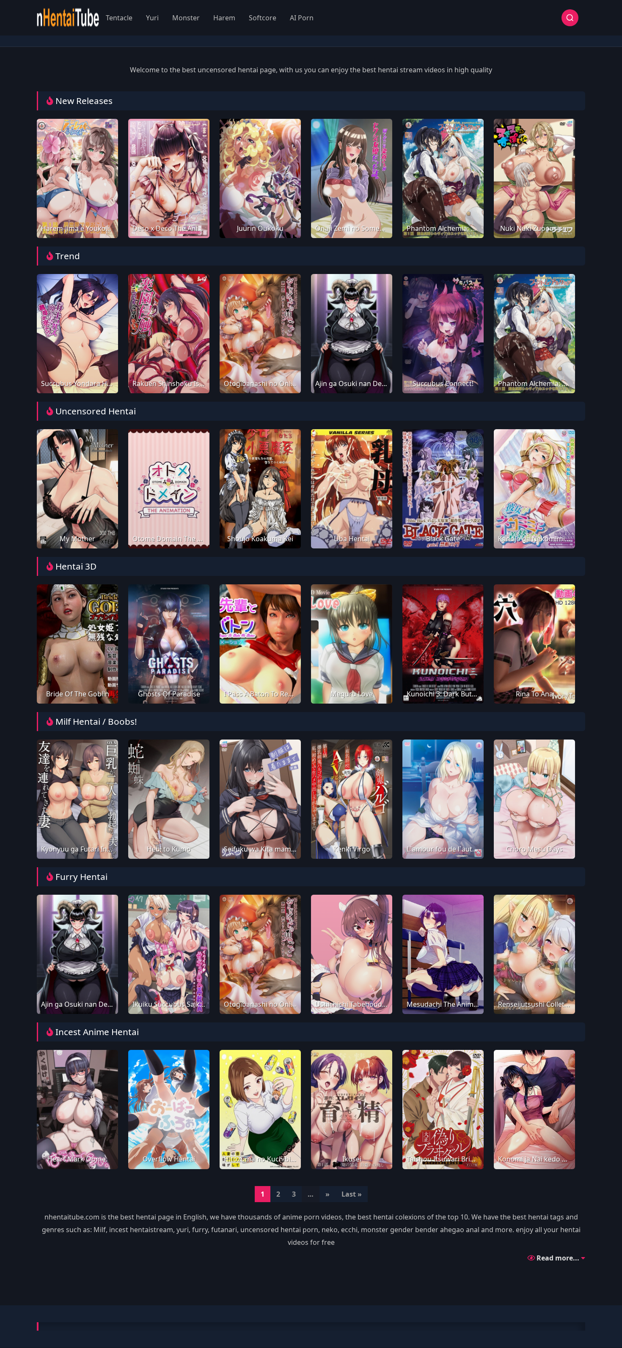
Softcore (262, 17)
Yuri (152, 17)
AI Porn (302, 17)
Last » (351, 1194)
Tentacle (119, 17)
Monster (186, 17)
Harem (224, 17)
